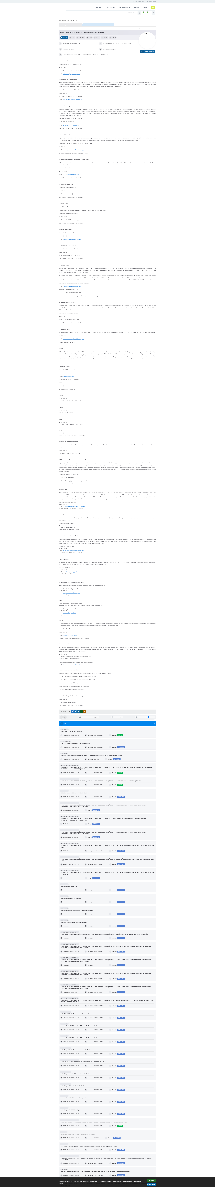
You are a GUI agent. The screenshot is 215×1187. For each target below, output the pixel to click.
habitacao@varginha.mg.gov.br (71, 125)
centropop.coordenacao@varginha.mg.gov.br (74, 149)
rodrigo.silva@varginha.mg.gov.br (71, 593)
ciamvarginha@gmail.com (69, 613)
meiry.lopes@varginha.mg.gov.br (71, 74)
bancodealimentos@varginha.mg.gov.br (73, 550)
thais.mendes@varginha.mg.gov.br (72, 239)
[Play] (61, 717)
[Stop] (65, 717)
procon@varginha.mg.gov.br (70, 571)
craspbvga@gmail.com (68, 376)
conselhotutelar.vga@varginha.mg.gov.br (73, 339)
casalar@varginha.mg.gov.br (69, 635)
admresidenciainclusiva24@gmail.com (72, 664)
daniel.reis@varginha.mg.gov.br (71, 174)
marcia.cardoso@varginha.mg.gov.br (72, 99)
